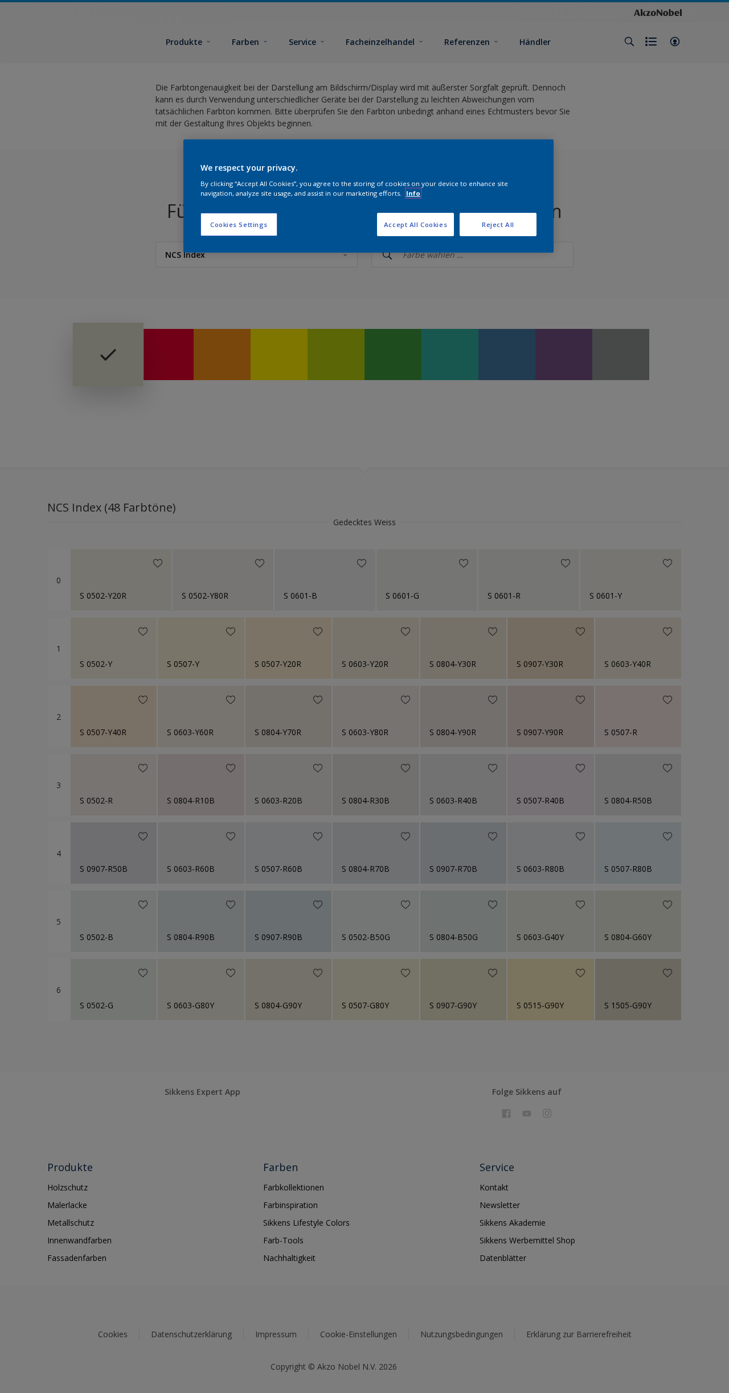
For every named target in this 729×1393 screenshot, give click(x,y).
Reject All (498, 224)
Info (413, 193)
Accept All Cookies (415, 224)
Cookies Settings (239, 224)
